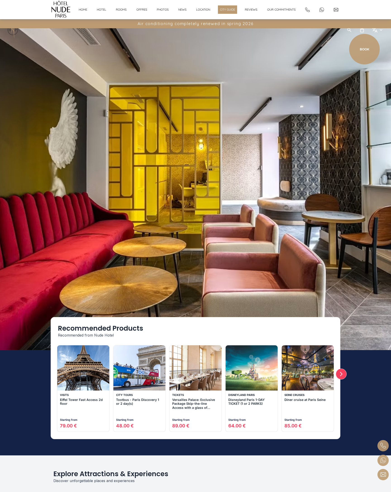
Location (203, 9)
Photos (163, 9)
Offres (141, 9)
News (182, 9)
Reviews (251, 9)
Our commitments (281, 9)
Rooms (121, 9)
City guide (227, 9)
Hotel (101, 9)
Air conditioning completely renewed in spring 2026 (196, 23)
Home (83, 9)
